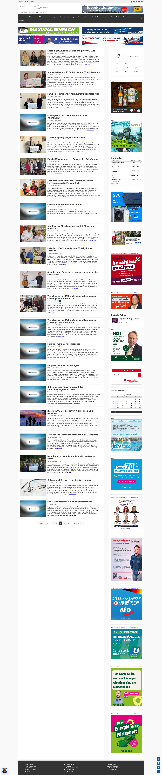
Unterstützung (70, 764)
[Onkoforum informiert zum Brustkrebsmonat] (33, 495)
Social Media (115, 17)
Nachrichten (23, 17)
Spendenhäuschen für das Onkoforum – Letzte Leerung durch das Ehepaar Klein (70, 181)
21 (131, 405)
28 (131, 407)
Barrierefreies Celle (113, 766)
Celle (59, 74)
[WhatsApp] (142, 2)
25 (118, 407)
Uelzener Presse (112, 769)
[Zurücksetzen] (158, 771)
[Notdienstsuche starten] (139, 375)
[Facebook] (131, 2)
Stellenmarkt (89, 17)
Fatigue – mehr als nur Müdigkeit (63, 344)
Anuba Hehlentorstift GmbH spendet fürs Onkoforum (73, 72)
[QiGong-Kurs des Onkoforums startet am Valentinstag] (33, 130)
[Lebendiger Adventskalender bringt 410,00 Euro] (33, 66)
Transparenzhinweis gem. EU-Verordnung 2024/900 (34, 35)
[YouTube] (139, 2)
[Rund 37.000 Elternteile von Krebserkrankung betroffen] (33, 426)
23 (140, 405)
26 (122, 407)
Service (105, 17)
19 (122, 405)
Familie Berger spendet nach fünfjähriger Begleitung (73, 94)
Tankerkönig (116, 184)
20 (126, 405)
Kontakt (21, 20)
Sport (55, 17)
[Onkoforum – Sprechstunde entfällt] (33, 220)
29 (135, 407)
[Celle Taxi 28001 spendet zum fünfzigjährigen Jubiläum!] (33, 263)
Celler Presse (28, 764)
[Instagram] (134, 2)
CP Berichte (33, 17)
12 (122, 403)
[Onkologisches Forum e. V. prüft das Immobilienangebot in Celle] (33, 402)
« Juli (114, 412)
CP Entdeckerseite (45, 17)
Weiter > (80, 523)
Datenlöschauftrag (72, 768)
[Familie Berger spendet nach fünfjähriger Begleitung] (33, 109)
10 (113, 403)
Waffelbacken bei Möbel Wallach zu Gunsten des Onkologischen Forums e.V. (71, 297)
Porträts (27, 771)
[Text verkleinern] (158, 763)
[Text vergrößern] (158, 759)
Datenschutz (70, 769)
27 (126, 407)
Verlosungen (71, 17)
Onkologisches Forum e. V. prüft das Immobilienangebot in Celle (65, 388)
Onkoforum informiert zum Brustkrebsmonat (69, 480)
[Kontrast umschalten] (158, 767)
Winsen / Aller (63, 231)
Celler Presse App (30, 766)
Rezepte (62, 17)
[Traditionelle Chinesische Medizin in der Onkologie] (33, 450)
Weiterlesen (87, 64)
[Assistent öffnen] (4, 770)
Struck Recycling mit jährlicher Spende (66, 137)
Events (80, 17)
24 (113, 407)
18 (117, 405)
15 (135, 403)
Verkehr (97, 17)
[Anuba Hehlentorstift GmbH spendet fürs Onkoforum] (33, 87)
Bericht (64, 301)
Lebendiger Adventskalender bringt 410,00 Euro (71, 51)
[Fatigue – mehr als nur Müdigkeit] (33, 359)
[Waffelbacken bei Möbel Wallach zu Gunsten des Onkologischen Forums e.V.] (33, 311)
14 (131, 403)
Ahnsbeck (61, 53)
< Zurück (41, 523)
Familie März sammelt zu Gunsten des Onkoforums (72, 159)
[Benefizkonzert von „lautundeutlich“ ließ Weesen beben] (33, 471)
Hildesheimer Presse (113, 768)
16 (139, 403)
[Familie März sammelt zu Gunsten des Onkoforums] (33, 174)
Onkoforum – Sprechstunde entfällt (64, 204)
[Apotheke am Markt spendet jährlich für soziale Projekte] (33, 241)
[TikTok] (136, 2)
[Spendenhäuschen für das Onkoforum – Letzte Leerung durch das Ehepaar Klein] (33, 196)
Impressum (69, 771)
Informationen (28, 768)
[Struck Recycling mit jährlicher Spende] (33, 153)
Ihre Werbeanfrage (30, 769)
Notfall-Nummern (128, 17)
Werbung (68, 766)
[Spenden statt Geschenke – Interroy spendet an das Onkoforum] (33, 287)
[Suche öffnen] (141, 18)
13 (74, 523)
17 (113, 405)
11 (117, 403)
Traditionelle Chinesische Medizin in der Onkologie (72, 435)
